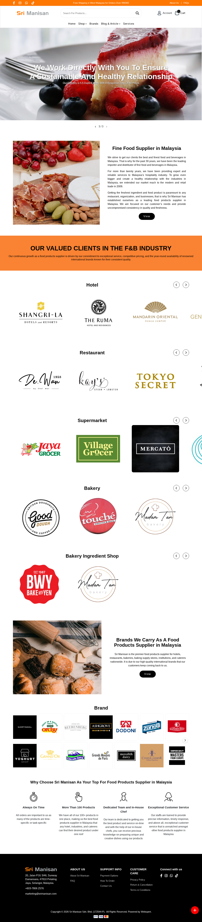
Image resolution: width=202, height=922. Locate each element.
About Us (174, 3)
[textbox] (98, 13)
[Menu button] (195, 910)
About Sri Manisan (79, 875)
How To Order (107, 880)
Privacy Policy (137, 879)
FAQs (186, 3)
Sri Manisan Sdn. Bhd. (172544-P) (86, 911)
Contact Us (106, 885)
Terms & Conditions (140, 890)
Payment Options (109, 875)
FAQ (72, 880)
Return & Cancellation (141, 884)
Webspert (146, 911)
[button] (95, 126)
